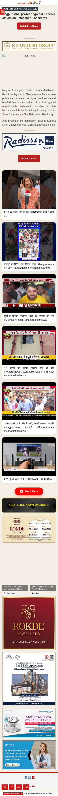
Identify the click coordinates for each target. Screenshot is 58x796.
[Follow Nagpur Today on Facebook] (26, 777)
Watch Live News (29, 26)
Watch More (31, 491)
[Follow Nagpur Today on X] (29, 777)
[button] (29, 194)
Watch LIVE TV (29, 158)
